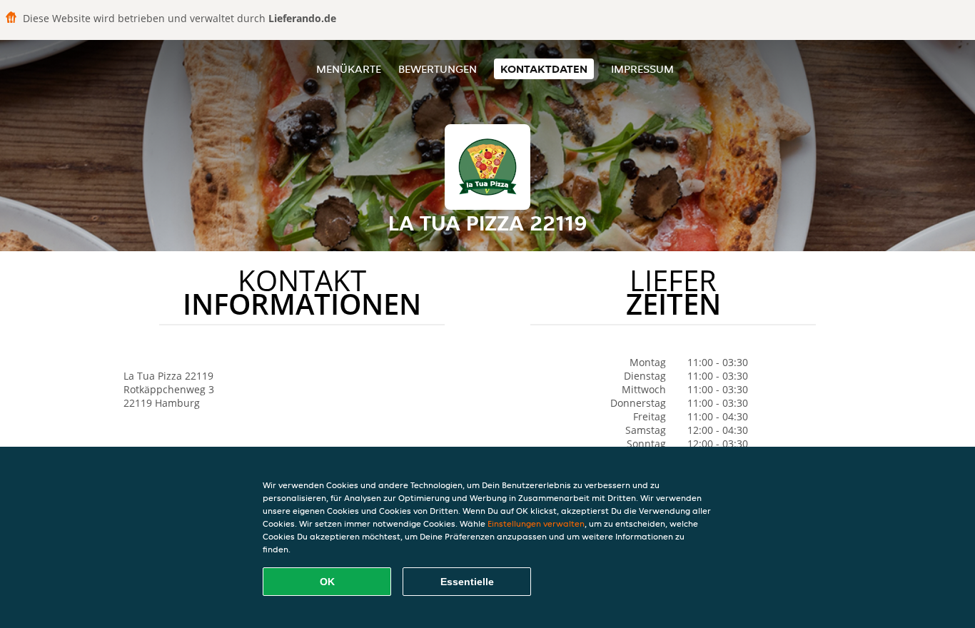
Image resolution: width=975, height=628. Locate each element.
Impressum (642, 68)
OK (327, 581)
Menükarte (348, 68)
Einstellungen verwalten (536, 523)
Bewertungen (437, 68)
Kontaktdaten (543, 68)
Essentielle (467, 581)
